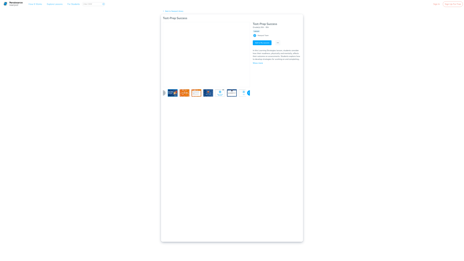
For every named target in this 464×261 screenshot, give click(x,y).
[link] (13, 4)
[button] (173, 93)
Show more (258, 63)
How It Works (35, 4)
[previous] (164, 93)
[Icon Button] (277, 42)
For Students (73, 4)
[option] (173, 93)
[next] (248, 93)
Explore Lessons (55, 4)
